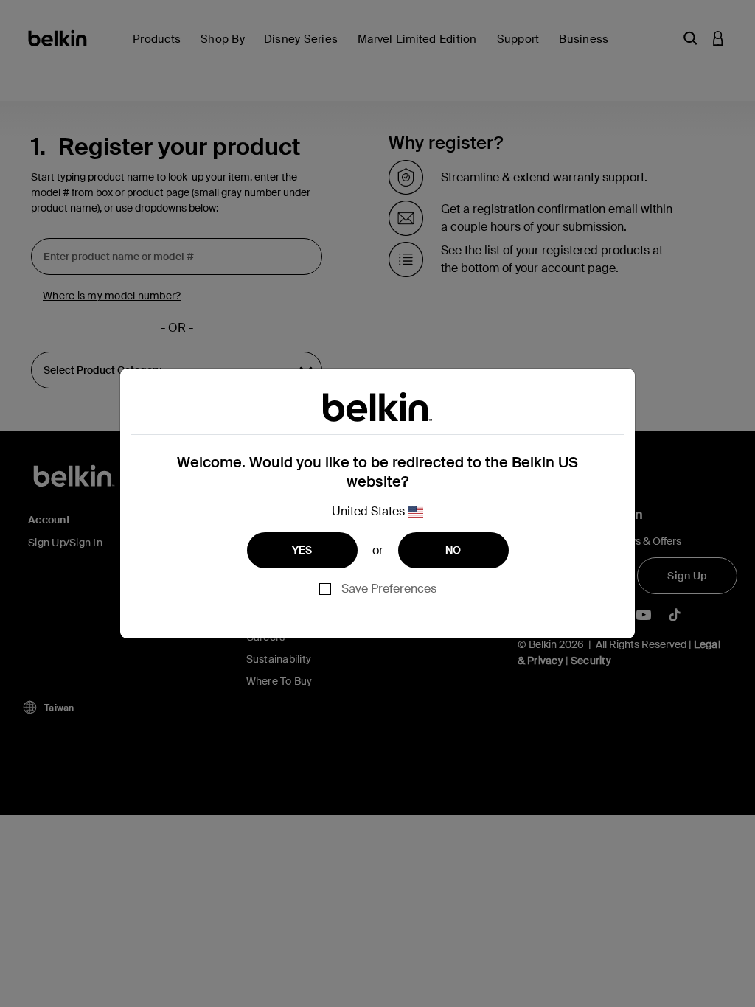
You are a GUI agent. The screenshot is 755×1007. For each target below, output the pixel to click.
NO (453, 550)
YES (302, 550)
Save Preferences (388, 588)
